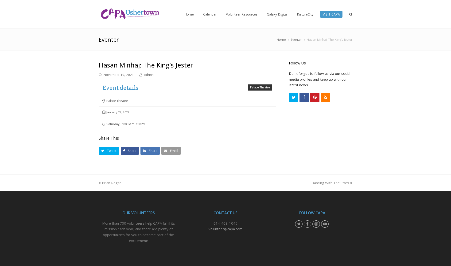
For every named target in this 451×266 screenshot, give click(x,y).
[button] (109, 151)
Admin (149, 74)
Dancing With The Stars (330, 182)
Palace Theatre (260, 87)
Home (281, 39)
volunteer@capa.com (225, 228)
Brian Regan (111, 182)
